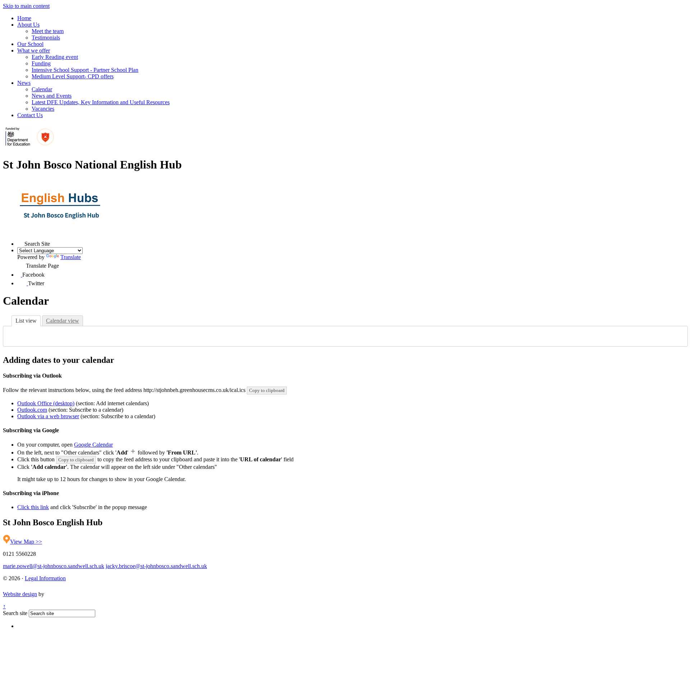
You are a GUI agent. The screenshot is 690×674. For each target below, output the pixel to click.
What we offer (33, 50)
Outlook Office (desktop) (45, 403)
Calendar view (62, 321)
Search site (15, 613)
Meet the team (48, 31)
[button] (20, 242)
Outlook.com (32, 410)
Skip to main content (26, 6)
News (24, 83)
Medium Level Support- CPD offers (73, 76)
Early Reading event (55, 57)
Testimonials (46, 37)
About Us (28, 25)
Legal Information (45, 578)
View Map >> (26, 542)
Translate (70, 257)
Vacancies (43, 109)
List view (26, 321)
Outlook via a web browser (48, 416)
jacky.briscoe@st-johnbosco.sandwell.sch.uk (156, 566)
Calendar (42, 89)
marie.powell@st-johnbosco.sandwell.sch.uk (53, 566)
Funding (41, 63)
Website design (20, 594)
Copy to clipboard (267, 390)
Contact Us (30, 115)
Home (24, 18)
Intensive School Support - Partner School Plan (85, 70)
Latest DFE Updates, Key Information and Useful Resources (101, 102)
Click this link (33, 507)
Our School (30, 44)
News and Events (52, 96)
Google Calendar (93, 445)
